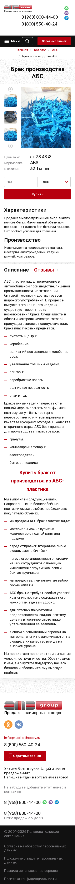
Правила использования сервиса (31, 871)
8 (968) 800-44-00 (39, 17)
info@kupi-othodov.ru (22, 738)
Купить (37, 194)
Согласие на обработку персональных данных (35, 848)
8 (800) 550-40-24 (39, 24)
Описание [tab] (16, 270)
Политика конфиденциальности (30, 879)
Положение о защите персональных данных (33, 860)
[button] (10, 89)
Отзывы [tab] (44, 270)
